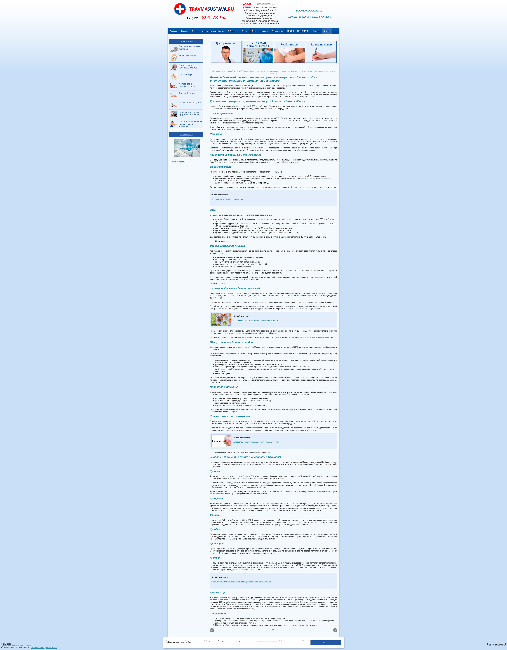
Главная (173, 31)
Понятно (326, 643)
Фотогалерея (186, 135)
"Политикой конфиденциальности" (44, 648)
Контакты (316, 31)
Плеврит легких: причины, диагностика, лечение (256, 442)
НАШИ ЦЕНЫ (303, 31)
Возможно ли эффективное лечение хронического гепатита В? (241, 581)
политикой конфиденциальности (267, 641)
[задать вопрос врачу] (227, 52)
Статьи (327, 31)
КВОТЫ (290, 31)
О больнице (233, 31)
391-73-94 (206, 17)
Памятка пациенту (260, 31)
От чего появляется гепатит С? (227, 199)
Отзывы (245, 31)
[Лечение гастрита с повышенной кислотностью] (335, 630)
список (274, 629)
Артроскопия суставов (222, 71)
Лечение (184, 31)
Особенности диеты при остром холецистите (255, 320)
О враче (195, 31)
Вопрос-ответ (277, 31)
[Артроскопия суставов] (204, 9)
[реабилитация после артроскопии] (290, 52)
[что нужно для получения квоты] (258, 52)
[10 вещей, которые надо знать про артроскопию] (212, 630)
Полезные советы (177, 162)
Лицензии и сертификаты (213, 31)
